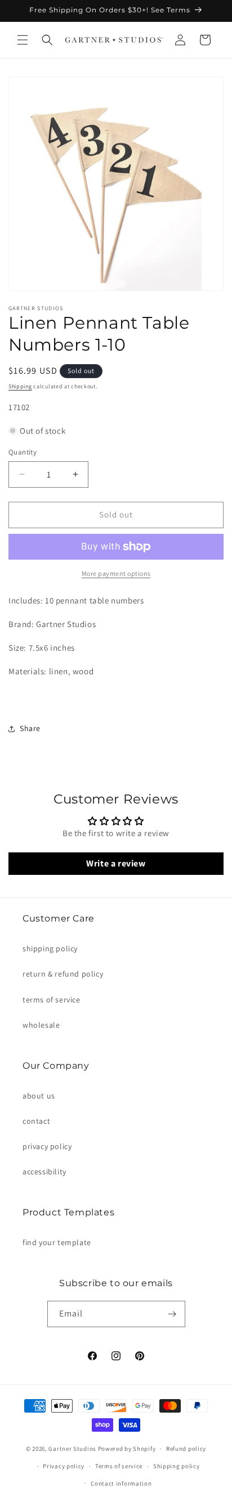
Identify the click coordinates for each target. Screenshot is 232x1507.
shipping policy (50, 948)
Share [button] (30, 728)
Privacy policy (63, 1466)
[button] (22, 40)
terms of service (52, 1000)
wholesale (41, 1025)
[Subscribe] (172, 1314)
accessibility (44, 1171)
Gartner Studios (72, 1448)
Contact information (121, 1483)
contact (36, 1121)
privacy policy (47, 1146)
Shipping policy (176, 1466)
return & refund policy (63, 974)
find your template (57, 1242)
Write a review (115, 863)
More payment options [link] (116, 573)
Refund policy (186, 1448)
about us (39, 1096)
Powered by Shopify (127, 1448)
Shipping (20, 386)
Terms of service (118, 1466)
